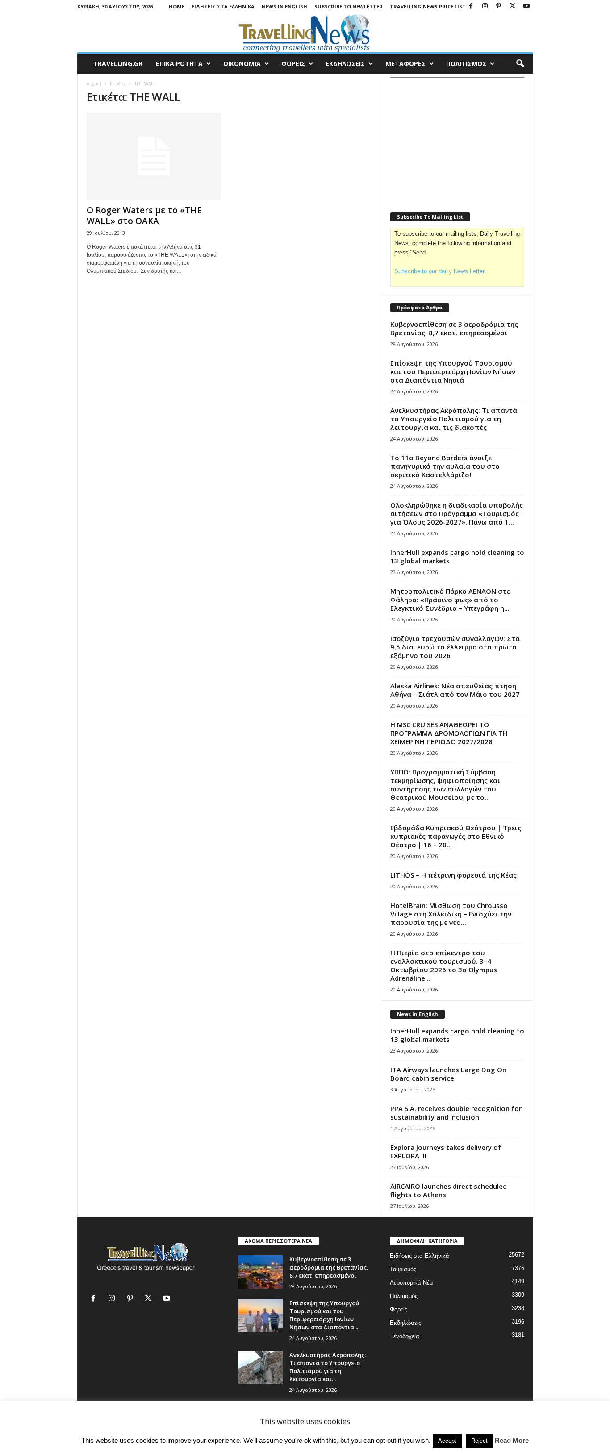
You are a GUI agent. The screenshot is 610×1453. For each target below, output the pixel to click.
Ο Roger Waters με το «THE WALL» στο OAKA (144, 215)
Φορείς (398, 1309)
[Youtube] (526, 6)
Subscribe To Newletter (348, 6)
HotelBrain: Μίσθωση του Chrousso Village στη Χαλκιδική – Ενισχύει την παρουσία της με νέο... (450, 914)
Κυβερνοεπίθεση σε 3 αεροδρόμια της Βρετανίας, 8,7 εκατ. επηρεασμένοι (454, 328)
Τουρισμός (403, 1269)
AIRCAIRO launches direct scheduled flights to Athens (448, 1190)
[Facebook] (471, 6)
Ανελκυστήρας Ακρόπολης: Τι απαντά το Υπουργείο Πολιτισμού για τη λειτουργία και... (327, 1367)
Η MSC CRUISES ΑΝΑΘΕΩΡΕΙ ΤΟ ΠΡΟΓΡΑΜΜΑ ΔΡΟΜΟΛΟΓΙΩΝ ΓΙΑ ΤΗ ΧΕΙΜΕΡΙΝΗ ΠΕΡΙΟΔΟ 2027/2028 (449, 733)
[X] (512, 6)
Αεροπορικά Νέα (411, 1282)
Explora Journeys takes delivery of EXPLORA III (445, 1151)
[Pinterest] (498, 6)
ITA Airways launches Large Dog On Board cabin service (448, 1073)
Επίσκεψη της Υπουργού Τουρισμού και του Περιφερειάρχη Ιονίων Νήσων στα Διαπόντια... (324, 1315)
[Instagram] (485, 6)
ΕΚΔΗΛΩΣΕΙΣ (345, 63)
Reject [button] (479, 1440)
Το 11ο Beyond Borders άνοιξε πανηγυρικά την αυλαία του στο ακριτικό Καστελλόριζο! (445, 466)
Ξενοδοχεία (404, 1336)
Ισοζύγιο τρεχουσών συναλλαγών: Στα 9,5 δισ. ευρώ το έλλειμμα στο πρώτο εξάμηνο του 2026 (455, 647)
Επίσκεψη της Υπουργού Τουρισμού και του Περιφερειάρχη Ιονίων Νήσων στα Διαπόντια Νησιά (452, 371)
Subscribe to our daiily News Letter (439, 271)
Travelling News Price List (428, 6)
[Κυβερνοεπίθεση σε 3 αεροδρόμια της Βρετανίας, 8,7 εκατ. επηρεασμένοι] (260, 1272)
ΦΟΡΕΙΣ (293, 63)
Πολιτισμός (404, 1296)
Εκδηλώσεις (405, 1323)
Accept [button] (447, 1440)
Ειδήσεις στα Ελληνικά (223, 6)
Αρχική (94, 83)
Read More (512, 1440)
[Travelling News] (305, 32)
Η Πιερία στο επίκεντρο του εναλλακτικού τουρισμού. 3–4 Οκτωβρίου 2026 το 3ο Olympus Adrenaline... (443, 965)
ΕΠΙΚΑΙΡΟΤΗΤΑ (179, 63)
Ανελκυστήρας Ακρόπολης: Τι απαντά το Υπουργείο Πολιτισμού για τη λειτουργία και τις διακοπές (453, 419)
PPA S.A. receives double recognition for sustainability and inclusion (456, 1112)
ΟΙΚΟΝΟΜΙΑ (242, 63)
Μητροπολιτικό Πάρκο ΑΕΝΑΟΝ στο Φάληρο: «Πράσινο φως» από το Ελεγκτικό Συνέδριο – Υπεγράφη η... (450, 599)
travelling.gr (117, 63)
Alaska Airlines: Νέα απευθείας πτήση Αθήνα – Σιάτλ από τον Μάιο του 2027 (455, 690)
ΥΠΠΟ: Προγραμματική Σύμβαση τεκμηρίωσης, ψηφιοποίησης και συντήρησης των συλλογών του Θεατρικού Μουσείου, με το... (445, 784)
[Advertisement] (457, 139)
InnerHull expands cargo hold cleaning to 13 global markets (457, 556)
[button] (520, 64)
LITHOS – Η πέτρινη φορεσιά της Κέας (453, 874)
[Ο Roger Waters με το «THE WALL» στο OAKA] (154, 156)
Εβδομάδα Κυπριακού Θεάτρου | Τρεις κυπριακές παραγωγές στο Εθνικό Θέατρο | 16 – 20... (455, 836)
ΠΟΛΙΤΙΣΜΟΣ (466, 63)
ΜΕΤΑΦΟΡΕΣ (405, 63)
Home (176, 6)
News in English (284, 6)
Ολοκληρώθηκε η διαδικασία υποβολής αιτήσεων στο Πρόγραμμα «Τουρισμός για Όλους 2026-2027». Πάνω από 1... (456, 513)
